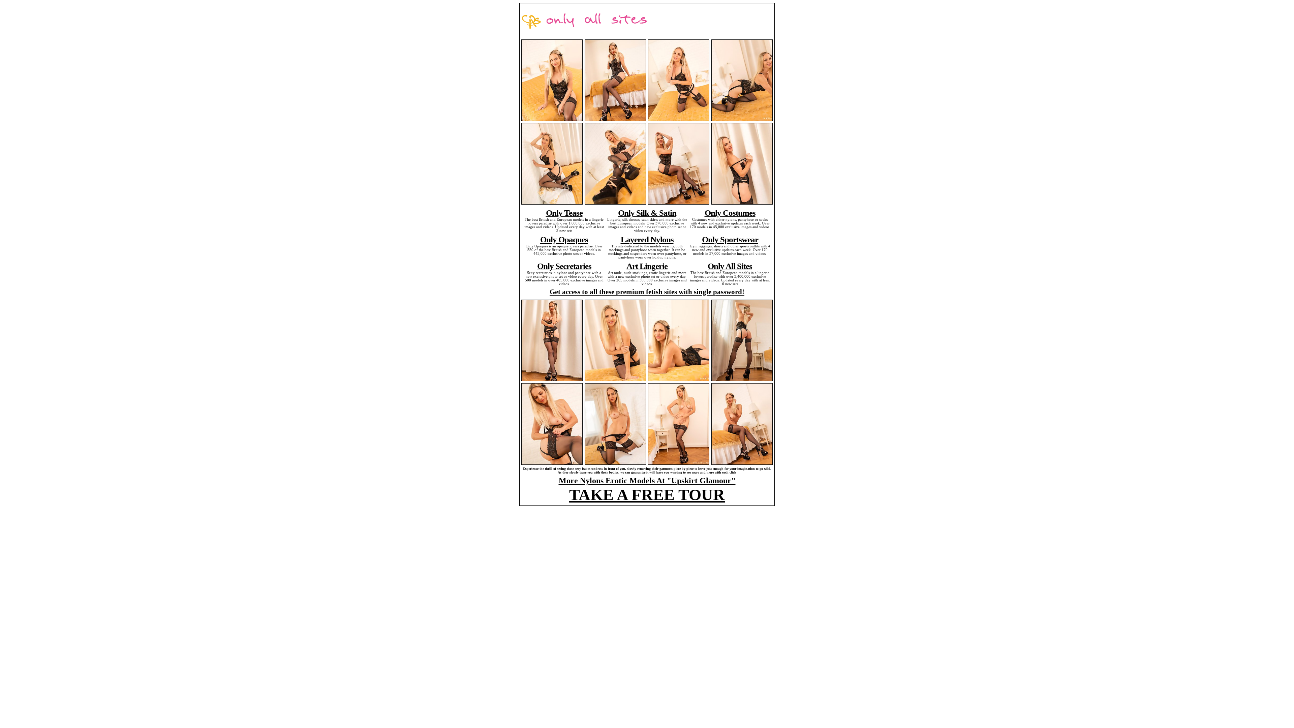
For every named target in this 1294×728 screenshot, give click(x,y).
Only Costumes (730, 212)
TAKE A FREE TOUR (647, 495)
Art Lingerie (647, 266)
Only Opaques (564, 239)
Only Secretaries (564, 266)
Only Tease (564, 212)
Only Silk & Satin (647, 212)
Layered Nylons (647, 239)
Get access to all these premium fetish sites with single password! (647, 292)
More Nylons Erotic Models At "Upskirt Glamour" (647, 480)
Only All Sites (730, 266)
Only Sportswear (730, 239)
